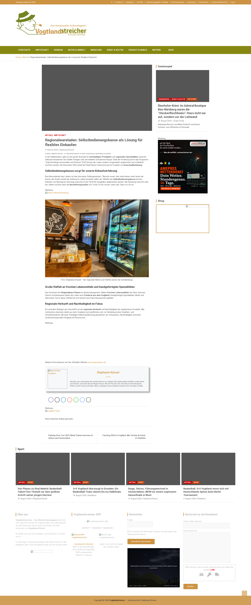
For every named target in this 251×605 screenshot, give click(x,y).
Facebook (119, 2)
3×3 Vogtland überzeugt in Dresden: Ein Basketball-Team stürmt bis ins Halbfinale (97, 490)
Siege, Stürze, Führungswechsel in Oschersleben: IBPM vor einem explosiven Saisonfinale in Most (152, 492)
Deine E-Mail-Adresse (192, 521)
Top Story (191, 99)
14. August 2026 (135, 499)
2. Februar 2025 (51, 150)
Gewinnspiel (165, 66)
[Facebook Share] (50, 399)
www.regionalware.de (97, 362)
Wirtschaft (42, 50)
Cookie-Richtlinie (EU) (219, 2)
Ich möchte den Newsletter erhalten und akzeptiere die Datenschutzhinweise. (151, 532)
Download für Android (83, 544)
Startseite (24, 50)
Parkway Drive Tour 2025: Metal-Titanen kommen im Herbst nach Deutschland (70, 436)
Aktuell (49, 135)
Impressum (191, 2)
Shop (171, 50)
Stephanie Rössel (66, 150)
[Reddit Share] (69, 399)
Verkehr (58, 50)
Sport (21, 449)
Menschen (96, 50)
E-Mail (130, 520)
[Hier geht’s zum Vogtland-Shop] (171, 218)
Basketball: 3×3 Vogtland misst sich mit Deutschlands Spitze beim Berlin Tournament (206, 492)
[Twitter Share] (57, 399)
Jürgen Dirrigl (178, 121)
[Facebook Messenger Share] (82, 399)
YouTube (139, 2)
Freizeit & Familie (138, 50)
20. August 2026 (164, 121)
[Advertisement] (97, 342)
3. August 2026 (189, 499)
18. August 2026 (79, 495)
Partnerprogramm (177, 2)
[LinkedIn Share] (63, 399)
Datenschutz (203, 2)
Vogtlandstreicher (117, 600)
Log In (233, 2)
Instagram (129, 2)
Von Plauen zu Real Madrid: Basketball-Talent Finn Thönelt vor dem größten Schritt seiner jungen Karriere (40, 492)
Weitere (156, 50)
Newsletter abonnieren (141, 541)
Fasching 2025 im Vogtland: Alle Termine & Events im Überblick (124, 436)
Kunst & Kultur (115, 50)
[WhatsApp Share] (75, 399)
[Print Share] (88, 399)
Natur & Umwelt (76, 50)
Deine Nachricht (190, 531)
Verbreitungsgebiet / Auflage (157, 2)
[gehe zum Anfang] (244, 593)
